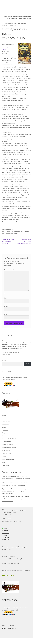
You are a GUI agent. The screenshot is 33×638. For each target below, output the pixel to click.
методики (26, 231)
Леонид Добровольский (9, 438)
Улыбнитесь (5, 465)
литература (19, 231)
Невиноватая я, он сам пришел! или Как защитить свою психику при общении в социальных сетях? (15, 491)
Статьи (4, 462)
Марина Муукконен (7, 444)
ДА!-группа (5, 430)
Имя (5, 298)
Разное (4, 456)
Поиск (4, 360)
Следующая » (6, 354)
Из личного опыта (7, 436)
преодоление (6, 233)
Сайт (5, 314)
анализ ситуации (11, 231)
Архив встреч (6, 421)
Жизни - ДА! (9, 4)
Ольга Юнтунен (6, 453)
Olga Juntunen (22, 23)
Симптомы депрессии (8, 459)
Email (6, 306)
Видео (4, 427)
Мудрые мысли (6, 450)
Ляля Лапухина (6, 441)
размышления (14, 233)
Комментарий (9, 270)
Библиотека (10, 229)
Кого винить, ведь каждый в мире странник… (8, 241)
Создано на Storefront (9, 628)
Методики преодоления (9, 447)
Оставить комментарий (9, 25)
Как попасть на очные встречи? (20, 482)
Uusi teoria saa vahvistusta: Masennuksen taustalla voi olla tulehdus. (24, 242)
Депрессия (5, 433)
